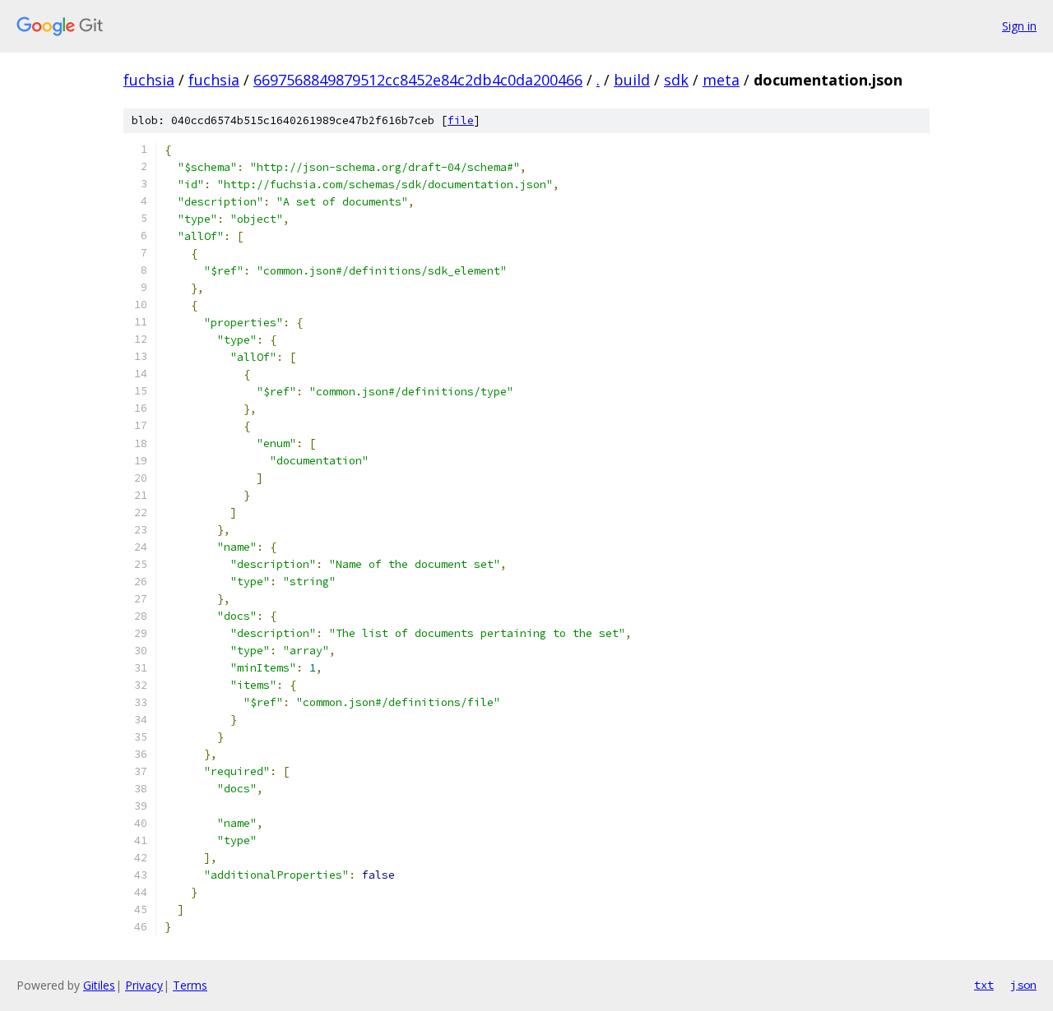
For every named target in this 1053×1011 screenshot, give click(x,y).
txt (984, 984)
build (632, 80)
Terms (190, 985)
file (461, 120)
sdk (676, 80)
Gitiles (99, 985)
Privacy (144, 985)
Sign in (1019, 26)
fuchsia (148, 80)
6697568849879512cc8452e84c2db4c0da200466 (417, 80)
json (1023, 984)
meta (721, 80)
